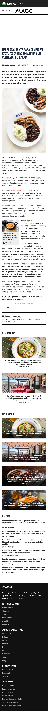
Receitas (5, 624)
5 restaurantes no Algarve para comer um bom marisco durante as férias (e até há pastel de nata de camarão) (24, 505)
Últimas (6, 516)
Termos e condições (10, 702)
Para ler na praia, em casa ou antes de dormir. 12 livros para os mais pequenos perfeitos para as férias (23, 560)
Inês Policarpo (9, 527)
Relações (6, 654)
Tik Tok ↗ (6, 676)
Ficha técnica (7, 692)
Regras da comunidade (12, 699)
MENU (22, 3)
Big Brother (7, 618)
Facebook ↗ (7, 673)
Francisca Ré (25, 366)
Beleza (5, 637)
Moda (4, 650)
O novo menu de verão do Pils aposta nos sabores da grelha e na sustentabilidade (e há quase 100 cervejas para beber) (24, 362)
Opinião (5, 621)
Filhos (4, 647)
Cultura (5, 640)
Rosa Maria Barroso (11, 555)
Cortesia (28, 190)
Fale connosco (8, 685)
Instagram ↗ (7, 669)
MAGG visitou (16, 190)
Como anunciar (9, 695)
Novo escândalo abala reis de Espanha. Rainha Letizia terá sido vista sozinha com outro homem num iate (23, 532)
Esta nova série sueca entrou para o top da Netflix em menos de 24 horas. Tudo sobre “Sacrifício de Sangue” (23, 569)
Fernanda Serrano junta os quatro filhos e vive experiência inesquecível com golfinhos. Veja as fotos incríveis (23, 523)
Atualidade (6, 633)
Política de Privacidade (11, 705)
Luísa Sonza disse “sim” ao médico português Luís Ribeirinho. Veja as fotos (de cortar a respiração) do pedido (22, 542)
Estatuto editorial (9, 689)
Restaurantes (38, 65)
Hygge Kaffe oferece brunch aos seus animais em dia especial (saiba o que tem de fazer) (23, 552)
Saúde (4, 614)
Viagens (5, 611)
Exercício (6, 643)
